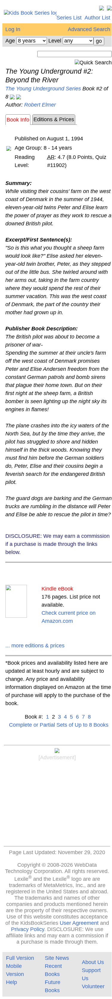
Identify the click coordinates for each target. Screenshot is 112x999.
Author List (97, 18)
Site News (57, 958)
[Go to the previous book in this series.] (12, 97)
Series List (69, 18)
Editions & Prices (53, 119)
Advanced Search (89, 29)
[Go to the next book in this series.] (18, 97)
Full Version (20, 958)
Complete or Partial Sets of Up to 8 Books (58, 725)
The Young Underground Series (43, 89)
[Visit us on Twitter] (101, 10)
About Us (93, 962)
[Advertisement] (57, 804)
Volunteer (93, 986)
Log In (12, 29)
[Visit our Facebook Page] (109, 10)
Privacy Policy (27, 929)
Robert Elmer (40, 105)
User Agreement (79, 923)
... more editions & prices (35, 646)
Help (11, 982)
